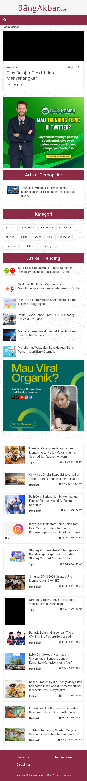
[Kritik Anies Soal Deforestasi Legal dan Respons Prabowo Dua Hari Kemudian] (18, 712)
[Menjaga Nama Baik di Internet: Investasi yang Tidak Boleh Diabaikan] (12, 335)
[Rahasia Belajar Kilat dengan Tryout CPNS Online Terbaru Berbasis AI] (18, 637)
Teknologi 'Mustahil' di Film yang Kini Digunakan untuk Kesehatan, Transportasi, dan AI (48, 191)
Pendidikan (12, 67)
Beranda (23, 757)
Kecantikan (65, 227)
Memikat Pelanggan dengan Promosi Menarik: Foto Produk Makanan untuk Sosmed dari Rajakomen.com (52, 452)
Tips (49, 236)
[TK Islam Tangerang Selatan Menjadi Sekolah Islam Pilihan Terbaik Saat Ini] (18, 734)
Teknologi (46, 246)
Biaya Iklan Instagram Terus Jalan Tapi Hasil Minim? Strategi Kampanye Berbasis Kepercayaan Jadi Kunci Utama (55, 528)
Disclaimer (23, 764)
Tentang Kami (63, 757)
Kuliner (10, 236)
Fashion (10, 227)
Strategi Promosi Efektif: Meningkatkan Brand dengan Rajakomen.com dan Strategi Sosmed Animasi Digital (54, 554)
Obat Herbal (28, 227)
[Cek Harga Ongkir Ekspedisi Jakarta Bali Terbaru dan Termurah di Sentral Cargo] (18, 478)
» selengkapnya (14, 84)
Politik (23, 236)
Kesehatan (64, 236)
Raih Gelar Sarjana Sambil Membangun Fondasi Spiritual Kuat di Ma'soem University (54, 500)
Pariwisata (47, 227)
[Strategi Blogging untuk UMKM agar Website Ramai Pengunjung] (18, 610)
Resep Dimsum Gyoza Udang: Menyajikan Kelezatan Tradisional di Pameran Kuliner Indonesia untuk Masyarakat (55, 686)
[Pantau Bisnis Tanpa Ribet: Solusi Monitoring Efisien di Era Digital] (12, 318)
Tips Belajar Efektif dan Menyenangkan (30, 75)
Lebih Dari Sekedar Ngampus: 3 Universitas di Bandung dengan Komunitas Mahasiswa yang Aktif (50, 658)
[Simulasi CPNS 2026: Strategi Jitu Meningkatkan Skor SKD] (18, 582)
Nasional (11, 246)
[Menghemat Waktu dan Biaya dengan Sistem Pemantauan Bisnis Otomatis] (12, 350)
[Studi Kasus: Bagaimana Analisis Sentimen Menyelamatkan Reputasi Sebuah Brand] (12, 271)
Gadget (37, 236)
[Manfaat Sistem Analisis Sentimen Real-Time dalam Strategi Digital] (12, 303)
